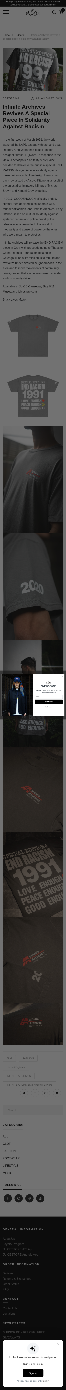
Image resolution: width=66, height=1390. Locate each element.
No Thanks (48, 707)
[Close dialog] (62, 676)
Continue (49, 702)
